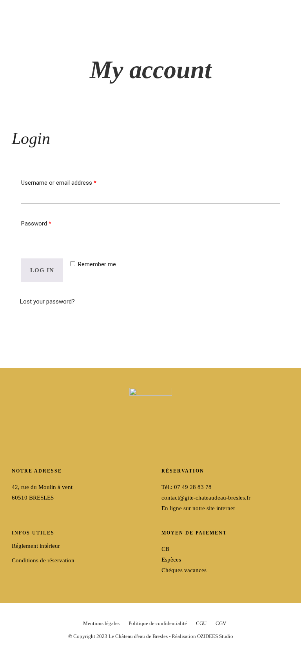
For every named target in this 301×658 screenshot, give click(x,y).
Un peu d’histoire (53, 122)
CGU (201, 623)
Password (36, 223)
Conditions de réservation (43, 560)
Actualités (272, 97)
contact (226, 108)
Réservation (270, 108)
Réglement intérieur (36, 546)
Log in (42, 270)
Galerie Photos (87, 134)
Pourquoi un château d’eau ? (68, 111)
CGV (221, 623)
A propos (64, 100)
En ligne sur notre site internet (198, 508)
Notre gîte (35, 134)
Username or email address (58, 182)
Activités (228, 75)
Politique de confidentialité (158, 623)
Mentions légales (101, 623)
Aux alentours (222, 97)
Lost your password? (47, 301)
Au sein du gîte (223, 86)
